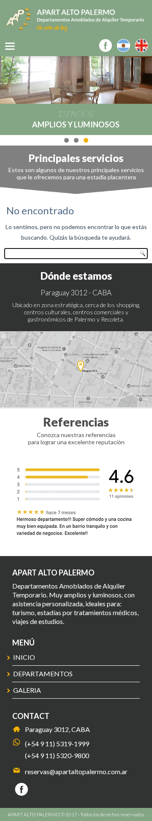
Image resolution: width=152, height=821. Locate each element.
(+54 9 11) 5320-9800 (57, 755)
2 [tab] (76, 140)
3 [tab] (86, 140)
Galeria (27, 690)
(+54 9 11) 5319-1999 (57, 744)
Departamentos (43, 674)
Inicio (24, 657)
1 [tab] (66, 140)
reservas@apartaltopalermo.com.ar (76, 771)
